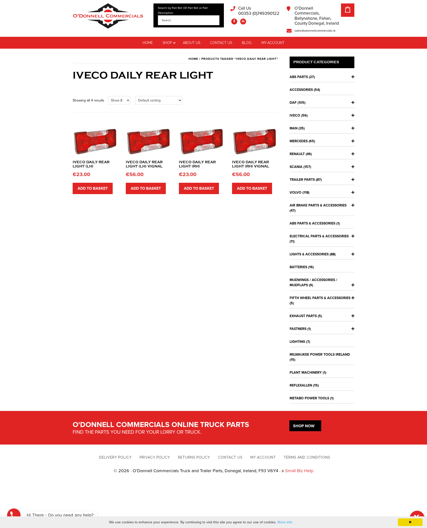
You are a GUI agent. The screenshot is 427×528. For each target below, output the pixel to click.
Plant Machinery (306, 372)
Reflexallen (301, 385)
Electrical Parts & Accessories (319, 236)
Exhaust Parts (303, 316)
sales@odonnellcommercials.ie (315, 30)
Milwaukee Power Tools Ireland (320, 354)
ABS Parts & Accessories (312, 223)
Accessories (301, 90)
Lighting (297, 342)
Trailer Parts (302, 180)
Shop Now (304, 426)
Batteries (298, 267)
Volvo (295, 192)
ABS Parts (299, 77)
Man (294, 128)
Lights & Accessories (309, 254)
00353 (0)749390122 (258, 11)
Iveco (295, 115)
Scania (296, 167)
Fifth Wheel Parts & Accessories (320, 298)
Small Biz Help (299, 470)
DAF (293, 103)
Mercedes (299, 141)
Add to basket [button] (93, 188)
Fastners (298, 329)
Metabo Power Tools (309, 398)
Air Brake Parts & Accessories (318, 205)
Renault (297, 154)
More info (285, 522)
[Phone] (14, 515)
